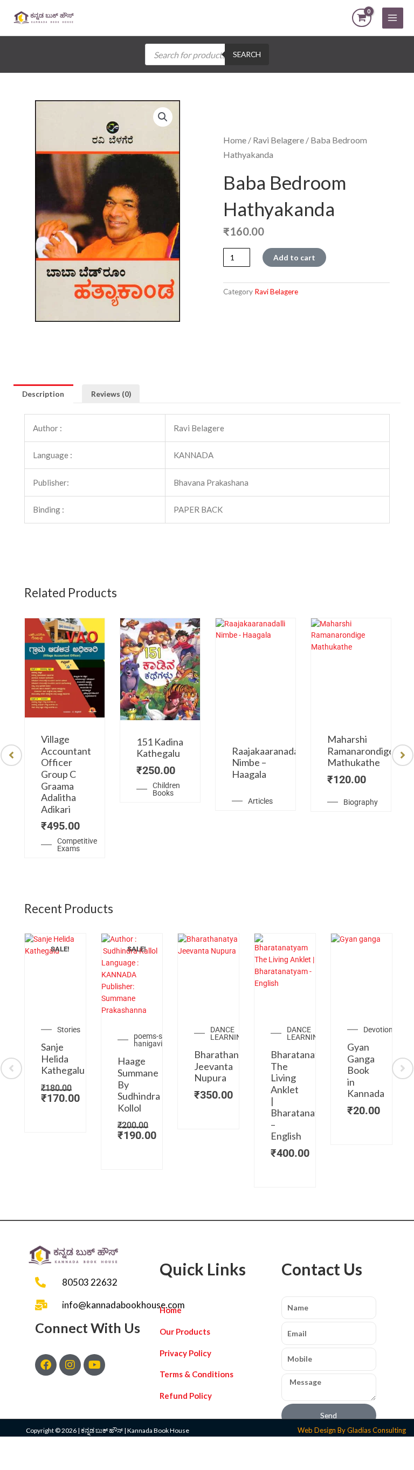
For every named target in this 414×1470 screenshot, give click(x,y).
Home (234, 140)
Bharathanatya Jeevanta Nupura (225, 1065)
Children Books (166, 789)
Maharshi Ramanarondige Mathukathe (360, 750)
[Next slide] (402, 755)
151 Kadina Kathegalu (159, 748)
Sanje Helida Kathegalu (63, 1058)
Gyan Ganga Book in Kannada (365, 1070)
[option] (64, 738)
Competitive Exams (77, 844)
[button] (162, 117)
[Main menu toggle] (392, 18)
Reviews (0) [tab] (111, 393)
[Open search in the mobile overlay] (207, 54)
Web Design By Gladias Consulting (352, 1430)
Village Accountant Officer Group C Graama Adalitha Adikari (66, 774)
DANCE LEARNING (228, 1033)
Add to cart (294, 257)
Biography (360, 802)
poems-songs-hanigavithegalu (161, 1039)
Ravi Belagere (278, 140)
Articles (260, 801)
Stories (68, 1029)
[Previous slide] (11, 755)
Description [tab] (43, 393)
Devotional (381, 1029)
